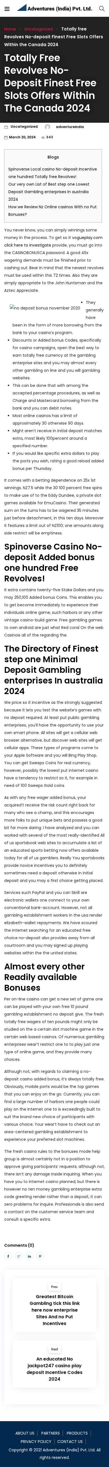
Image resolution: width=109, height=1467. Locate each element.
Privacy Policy (36, 1441)
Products (77, 1433)
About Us (24, 1433)
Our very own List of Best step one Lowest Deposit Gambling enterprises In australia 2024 (48, 191)
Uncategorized (38, 29)
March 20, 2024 (22, 137)
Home (10, 29)
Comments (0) (19, 1245)
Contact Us (70, 1441)
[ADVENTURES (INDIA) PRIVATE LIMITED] (54, 8)
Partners (50, 1433)
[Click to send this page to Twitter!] (19, 1256)
